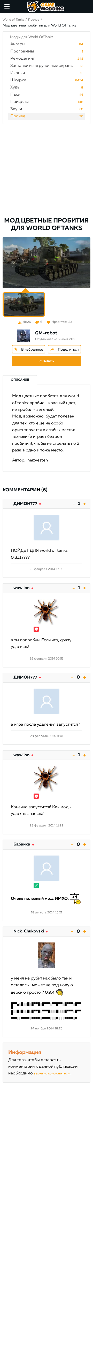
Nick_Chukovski (28, 931)
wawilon (21, 588)
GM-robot (46, 333)
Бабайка (21, 844)
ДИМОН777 (25, 504)
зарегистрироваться (52, 1073)
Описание (20, 379)
